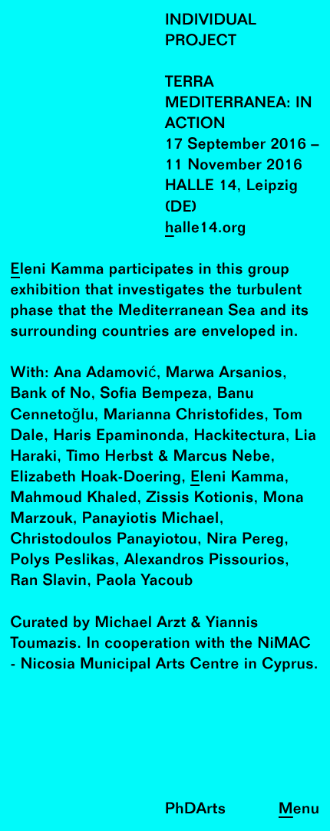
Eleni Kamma (57, 270)
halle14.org (205, 229)
